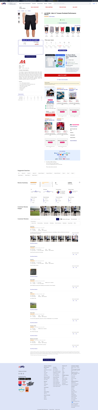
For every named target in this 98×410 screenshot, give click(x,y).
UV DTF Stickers (56, 373)
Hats (45, 388)
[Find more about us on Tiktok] (23, 373)
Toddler (63, 372)
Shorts (45, 385)
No (76, 234)
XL (60, 42)
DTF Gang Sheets (56, 375)
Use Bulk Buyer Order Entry (30, 56)
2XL (64, 42)
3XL (69, 42)
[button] (30, 25)
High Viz (45, 393)
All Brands (64, 383)
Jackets (45, 373)
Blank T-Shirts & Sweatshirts (25, 3)
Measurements (21, 94)
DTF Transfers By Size (73, 130)
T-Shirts (45, 368)
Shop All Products (65, 384)
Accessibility (73, 399)
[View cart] (96, 3)
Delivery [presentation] (75, 7)
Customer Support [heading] (75, 365)
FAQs (72, 379)
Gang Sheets (72, 137)
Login (94, 3)
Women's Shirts (46, 378)
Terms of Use (57, 409)
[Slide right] (80, 29)
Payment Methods (74, 385)
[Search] (89, 3)
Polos (45, 371)
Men (63, 369)
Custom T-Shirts (55, 379)
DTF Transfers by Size (57, 371)
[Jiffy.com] (3, 3)
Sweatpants (46, 384)
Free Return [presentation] (62, 7)
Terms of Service (74, 398)
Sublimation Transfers (56, 372)
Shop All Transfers (73, 126)
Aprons (45, 397)
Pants (45, 382)
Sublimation (72, 135)
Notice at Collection (74, 404)
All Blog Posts (73, 394)
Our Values (73, 390)
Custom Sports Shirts (56, 386)
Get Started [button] (50, 114)
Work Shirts (46, 375)
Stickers (45, 3)
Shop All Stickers (73, 140)
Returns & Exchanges (75, 383)
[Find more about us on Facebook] (19, 373)
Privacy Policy (73, 397)
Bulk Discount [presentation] (35, 7)
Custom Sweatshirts (56, 382)
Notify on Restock (62, 50)
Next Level (64, 380)
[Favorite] (42, 13)
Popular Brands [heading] (65, 375)
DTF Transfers (55, 369)
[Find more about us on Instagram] (21, 373)
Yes (73, 234)
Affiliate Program (74, 391)
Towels (45, 396)
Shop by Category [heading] (47, 365)
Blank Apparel (46, 367)
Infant (63, 373)
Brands (50, 3)
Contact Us (73, 377)
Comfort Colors (64, 379)
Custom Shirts (40, 3)
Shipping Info (73, 382)
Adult (63, 367)
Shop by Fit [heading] (64, 365)
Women (63, 368)
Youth (63, 371)
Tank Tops (45, 372)
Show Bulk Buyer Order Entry (49, 359)
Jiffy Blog (72, 393)
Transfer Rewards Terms (75, 401)
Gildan (63, 376)
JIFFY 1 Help (73, 378)
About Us (72, 387)
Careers (72, 389)
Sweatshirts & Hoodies (48, 369)
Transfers (34, 3)
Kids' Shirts (46, 379)
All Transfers (55, 368)
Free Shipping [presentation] (49, 7)
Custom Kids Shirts (56, 383)
